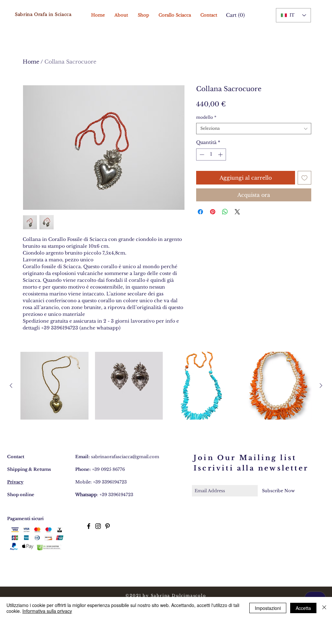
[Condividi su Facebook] (200, 212)
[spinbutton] (211, 154)
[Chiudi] (324, 608)
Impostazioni (268, 608)
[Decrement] (201, 154)
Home (31, 61)
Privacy (15, 482)
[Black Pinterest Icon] (107, 526)
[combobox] (253, 128)
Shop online (20, 494)
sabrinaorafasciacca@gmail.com (125, 456)
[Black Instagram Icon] (98, 526)
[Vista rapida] (54, 386)
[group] (166, 385)
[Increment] (221, 154)
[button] (234, 15)
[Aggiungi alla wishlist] (304, 178)
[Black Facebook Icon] (88, 526)
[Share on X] (237, 212)
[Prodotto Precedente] (11, 385)
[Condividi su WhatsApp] (225, 212)
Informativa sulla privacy (47, 611)
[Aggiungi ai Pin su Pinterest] (213, 212)
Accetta (303, 608)
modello (206, 117)
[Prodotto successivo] (321, 385)
